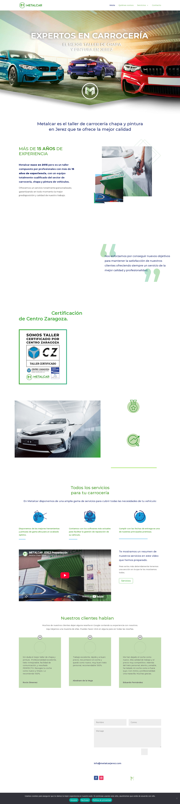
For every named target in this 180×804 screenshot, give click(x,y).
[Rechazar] (176, 798)
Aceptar (73, 800)
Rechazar (85, 800)
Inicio (112, 5)
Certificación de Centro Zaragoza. (50, 316)
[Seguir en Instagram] (101, 778)
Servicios (141, 5)
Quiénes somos (126, 5)
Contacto (156, 5)
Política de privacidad (102, 800)
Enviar (155, 751)
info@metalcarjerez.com (107, 763)
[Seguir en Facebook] (96, 778)
